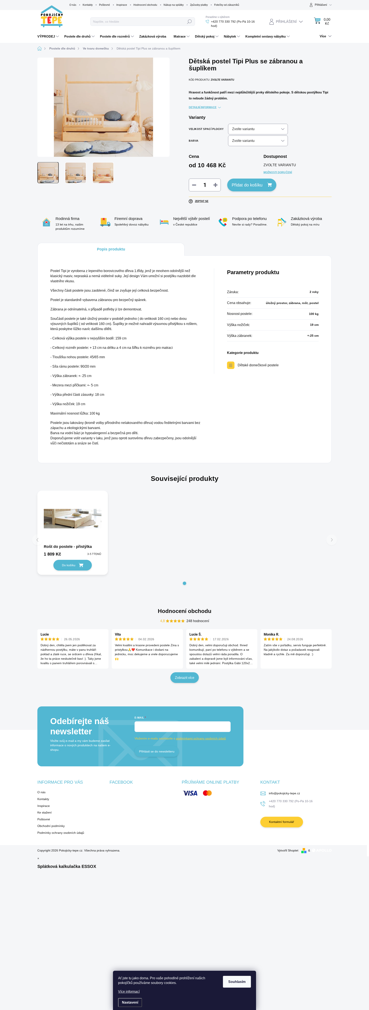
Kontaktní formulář (281, 822)
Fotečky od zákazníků (226, 4)
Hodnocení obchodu (145, 4)
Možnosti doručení (278, 172)
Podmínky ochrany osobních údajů (60, 832)
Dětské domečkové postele (258, 365)
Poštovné (104, 4)
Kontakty (88, 4)
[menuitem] (48, 36)
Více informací (129, 991)
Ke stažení (44, 812)
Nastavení (130, 1002)
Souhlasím (237, 982)
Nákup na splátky (174, 4)
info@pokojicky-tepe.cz (284, 793)
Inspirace (121, 4)
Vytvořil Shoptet (287, 850)
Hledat (189, 21)
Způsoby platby (199, 4)
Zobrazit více (184, 678)
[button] (184, 583)
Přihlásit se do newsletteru (156, 751)
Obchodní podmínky (51, 826)
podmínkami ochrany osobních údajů (201, 738)
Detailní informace (203, 107)
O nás (72, 4)
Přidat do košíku (247, 185)
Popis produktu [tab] (111, 249)
